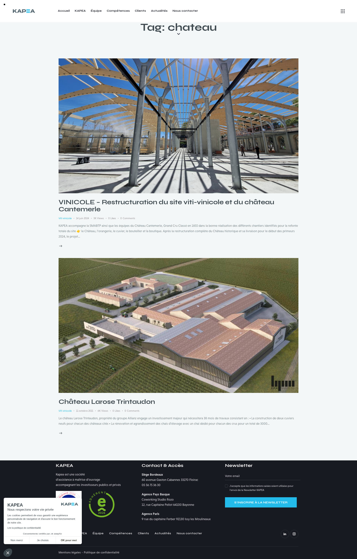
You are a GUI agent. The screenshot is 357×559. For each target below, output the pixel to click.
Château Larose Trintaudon (107, 402)
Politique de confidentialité (101, 552)
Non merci (17, 540)
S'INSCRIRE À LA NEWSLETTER (260, 502)
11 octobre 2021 (84, 410)
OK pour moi (69, 540)
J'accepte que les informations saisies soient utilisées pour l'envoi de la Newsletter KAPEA (261, 487)
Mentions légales (70, 552)
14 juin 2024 (82, 218)
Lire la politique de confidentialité (24, 528)
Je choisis (43, 540)
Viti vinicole (65, 218)
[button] (7, 552)
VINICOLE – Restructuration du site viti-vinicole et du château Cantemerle (166, 205)
